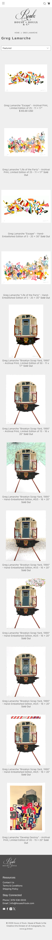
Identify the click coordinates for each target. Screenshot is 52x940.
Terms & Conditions (12, 885)
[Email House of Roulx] (4, 909)
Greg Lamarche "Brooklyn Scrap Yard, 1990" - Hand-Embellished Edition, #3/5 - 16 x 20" (26, 702)
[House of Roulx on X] (14, 909)
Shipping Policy (10, 888)
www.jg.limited (26, 929)
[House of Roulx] (26, 17)
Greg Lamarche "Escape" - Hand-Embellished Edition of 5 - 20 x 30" (23, 235)
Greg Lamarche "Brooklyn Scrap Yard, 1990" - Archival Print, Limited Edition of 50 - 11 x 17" (26, 363)
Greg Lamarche (30, 33)
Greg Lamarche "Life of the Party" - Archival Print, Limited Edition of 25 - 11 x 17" (26, 171)
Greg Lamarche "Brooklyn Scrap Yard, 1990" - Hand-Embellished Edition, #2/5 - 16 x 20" (26, 634)
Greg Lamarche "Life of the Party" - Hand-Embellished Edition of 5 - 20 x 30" (25, 296)
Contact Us (8, 882)
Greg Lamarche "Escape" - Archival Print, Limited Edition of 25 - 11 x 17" (26, 106)
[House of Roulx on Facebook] (7, 909)
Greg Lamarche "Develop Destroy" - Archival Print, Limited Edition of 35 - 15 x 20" (26, 838)
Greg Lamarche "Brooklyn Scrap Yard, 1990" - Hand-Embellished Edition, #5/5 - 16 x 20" (26, 498)
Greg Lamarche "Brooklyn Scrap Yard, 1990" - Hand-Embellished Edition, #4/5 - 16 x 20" (26, 770)
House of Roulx (20, 923)
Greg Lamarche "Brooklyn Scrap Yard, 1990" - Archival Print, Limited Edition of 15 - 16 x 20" (26, 431)
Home (17, 33)
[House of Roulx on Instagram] (10, 909)
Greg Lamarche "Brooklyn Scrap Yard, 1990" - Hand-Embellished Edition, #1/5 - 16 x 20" (26, 566)
